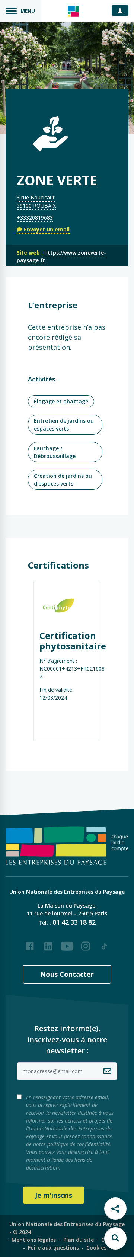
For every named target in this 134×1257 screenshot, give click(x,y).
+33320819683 (35, 217)
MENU (27, 10)
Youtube (67, 943)
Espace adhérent (122, 10)
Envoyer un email (47, 229)
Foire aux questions (53, 1247)
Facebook (29, 943)
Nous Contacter (67, 974)
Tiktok (104, 943)
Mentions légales (34, 1239)
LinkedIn (48, 943)
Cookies (96, 1247)
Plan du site (78, 1239)
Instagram (85, 943)
